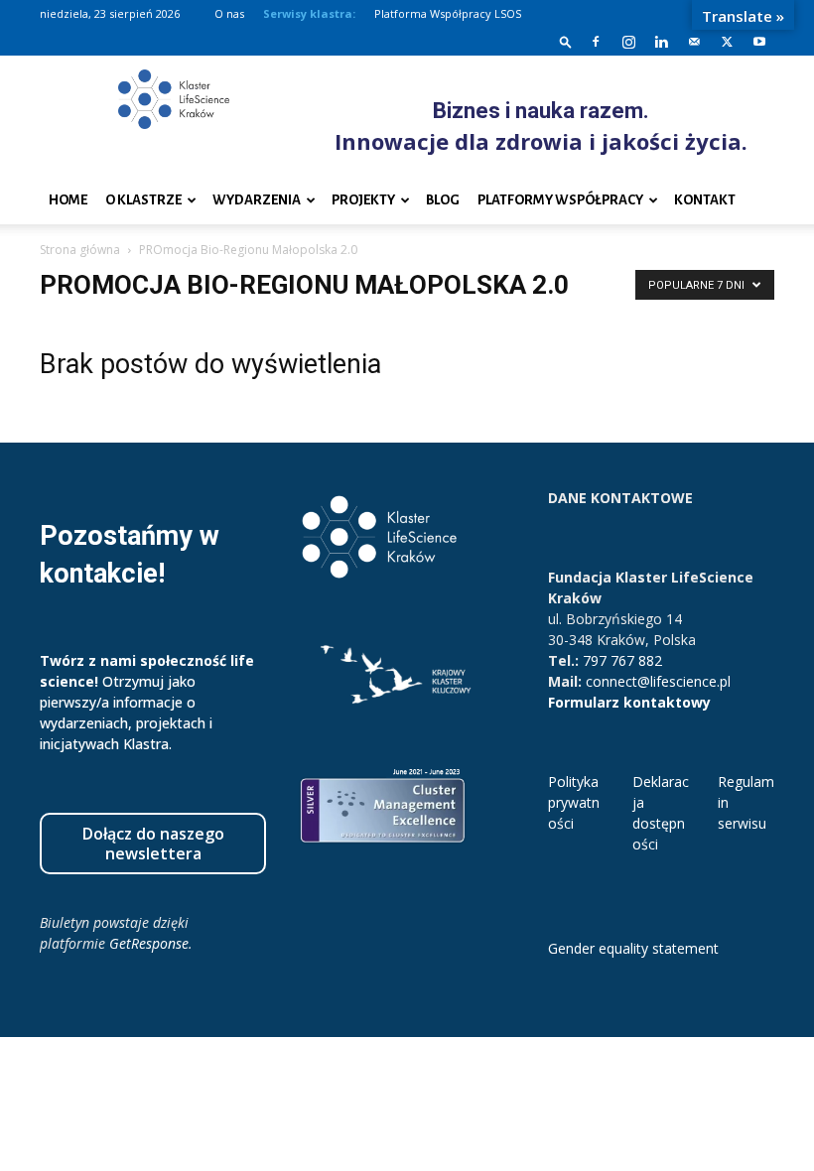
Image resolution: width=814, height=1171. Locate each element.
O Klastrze (143, 200)
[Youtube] (759, 42)
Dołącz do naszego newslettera (153, 843)
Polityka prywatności (574, 802)
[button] (566, 41)
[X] (727, 42)
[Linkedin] (661, 42)
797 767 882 (622, 660)
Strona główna (80, 249)
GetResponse (149, 943)
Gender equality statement (633, 948)
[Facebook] (595, 42)
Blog (443, 200)
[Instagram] (628, 42)
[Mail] (694, 42)
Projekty (363, 200)
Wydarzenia (256, 200)
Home (68, 200)
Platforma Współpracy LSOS (447, 13)
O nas (229, 13)
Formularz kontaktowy (629, 702)
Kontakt (705, 200)
